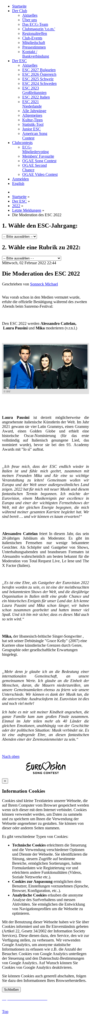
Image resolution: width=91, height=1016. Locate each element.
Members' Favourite (38, 156)
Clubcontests (22, 142)
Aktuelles (29, 15)
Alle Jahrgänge (34, 111)
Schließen (11, 989)
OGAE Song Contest (39, 161)
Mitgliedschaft (33, 42)
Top (5, 1011)
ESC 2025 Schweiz (38, 79)
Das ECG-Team (35, 24)
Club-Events (32, 38)
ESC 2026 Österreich (39, 74)
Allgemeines (32, 115)
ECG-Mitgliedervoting (35, 149)
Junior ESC (31, 129)
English (18, 183)
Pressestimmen (34, 47)
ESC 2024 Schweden (39, 83)
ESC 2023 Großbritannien (34, 90)
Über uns (29, 20)
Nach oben (10, 756)
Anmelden (20, 179)
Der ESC (19, 61)
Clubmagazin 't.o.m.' (38, 29)
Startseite (19, 6)
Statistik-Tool (32, 124)
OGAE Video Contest (40, 174)
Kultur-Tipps (32, 120)
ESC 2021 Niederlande (32, 104)
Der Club (19, 11)
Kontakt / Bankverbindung (35, 54)
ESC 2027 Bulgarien (39, 70)
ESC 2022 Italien (36, 97)
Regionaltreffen (34, 33)
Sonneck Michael (44, 284)
